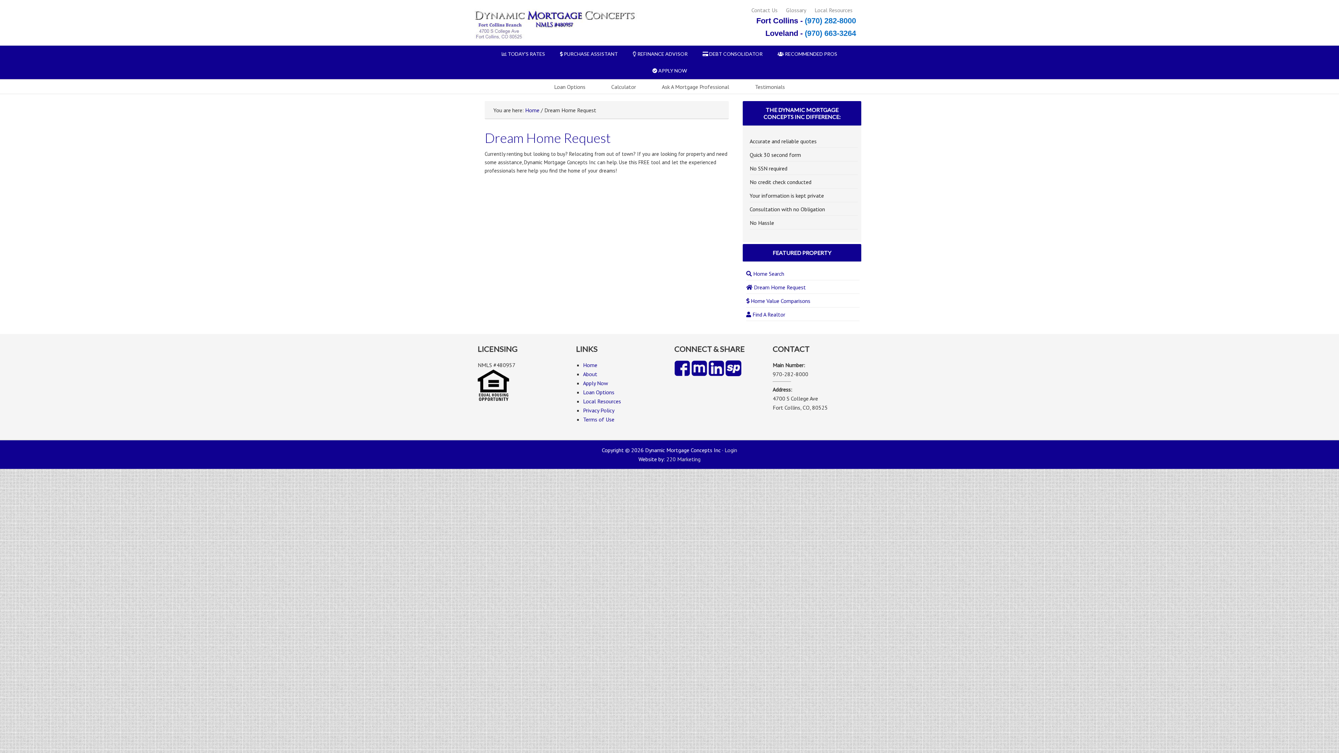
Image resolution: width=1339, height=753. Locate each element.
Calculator (623, 86)
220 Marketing (683, 459)
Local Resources (834, 10)
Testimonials (770, 86)
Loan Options (569, 86)
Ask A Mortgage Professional (695, 86)
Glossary (796, 10)
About (590, 374)
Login (731, 450)
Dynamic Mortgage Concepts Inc (554, 25)
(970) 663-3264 (830, 33)
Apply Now (595, 383)
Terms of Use (598, 419)
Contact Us (764, 10)
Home (532, 110)
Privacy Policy (598, 410)
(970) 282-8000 (830, 20)
